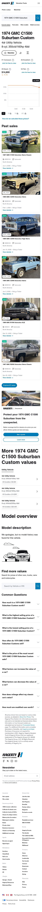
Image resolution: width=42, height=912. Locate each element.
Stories (4, 869)
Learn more (21, 439)
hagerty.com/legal (28, 729)
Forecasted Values (29, 725)
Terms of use (11, 903)
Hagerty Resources (8, 882)
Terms (24, 887)
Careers (24, 863)
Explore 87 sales (9, 385)
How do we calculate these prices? (15, 119)
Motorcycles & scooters (9, 817)
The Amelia (25, 833)
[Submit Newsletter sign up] (37, 776)
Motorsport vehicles (8, 820)
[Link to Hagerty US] (3, 895)
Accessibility (22, 900)
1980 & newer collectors (9, 806)
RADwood (25, 845)
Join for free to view (9, 63)
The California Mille (27, 835)
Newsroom (25, 866)
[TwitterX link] (8, 761)
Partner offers (26, 807)
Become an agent (7, 841)
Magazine (25, 809)
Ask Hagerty (26, 801)
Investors (25, 871)
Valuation (25, 799)
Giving (24, 874)
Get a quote (21, 434)
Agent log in (5, 843)
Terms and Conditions (11, 782)
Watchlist (17, 10)
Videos (4, 866)
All (3, 872)
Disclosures (31, 900)
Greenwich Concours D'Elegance (28, 839)
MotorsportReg (6, 885)
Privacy (24, 884)
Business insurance (8, 828)
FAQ (23, 881)
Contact (24, 869)
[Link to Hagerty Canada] (7, 895)
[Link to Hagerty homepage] (12, 755)
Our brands (25, 861)
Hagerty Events (26, 830)
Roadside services (27, 820)
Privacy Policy (36, 780)
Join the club (26, 796)
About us (24, 855)
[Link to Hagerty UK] (11, 895)
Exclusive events (27, 812)
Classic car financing (8, 830)
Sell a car (5, 856)
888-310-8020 (26, 822)
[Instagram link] (12, 761)
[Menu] (38, 3)
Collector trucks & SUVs (9, 812)
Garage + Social (7, 879)
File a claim (5, 799)
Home (24, 853)
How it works (6, 859)
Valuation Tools (21, 3)
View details (7, 168)
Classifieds (5, 854)
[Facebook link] (4, 761)
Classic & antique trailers (9, 814)
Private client (6, 825)
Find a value (6, 10)
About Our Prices (25, 717)
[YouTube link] (16, 761)
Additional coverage (8, 833)
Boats (4, 822)
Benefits (24, 804)
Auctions (5, 851)
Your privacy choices (12, 900)
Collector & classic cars (9, 809)
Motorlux (24, 842)
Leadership (25, 858)
